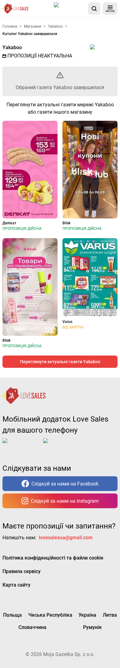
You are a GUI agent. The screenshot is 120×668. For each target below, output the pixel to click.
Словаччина (32, 627)
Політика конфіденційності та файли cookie (52, 558)
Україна (87, 615)
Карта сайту (16, 585)
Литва (110, 615)
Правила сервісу (21, 571)
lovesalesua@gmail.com (66, 537)
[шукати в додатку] (94, 8)
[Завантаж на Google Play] (62, 445)
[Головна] (15, 9)
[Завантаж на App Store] (70, 8)
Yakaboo (12, 47)
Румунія (92, 627)
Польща (12, 615)
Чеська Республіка (50, 615)
